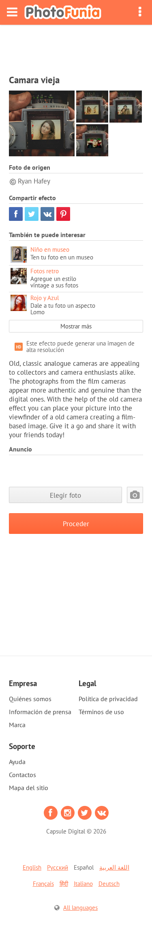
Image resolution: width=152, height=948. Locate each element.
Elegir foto (65, 495)
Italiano (83, 884)
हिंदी (64, 884)
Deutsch (109, 884)
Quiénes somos (30, 699)
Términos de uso (101, 712)
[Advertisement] (76, 47)
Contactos (22, 775)
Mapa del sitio (28, 788)
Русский (57, 867)
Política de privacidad (108, 699)
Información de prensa (40, 712)
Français (43, 884)
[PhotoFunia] (62, 12)
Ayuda (17, 762)
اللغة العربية (114, 867)
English (32, 867)
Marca (17, 725)
